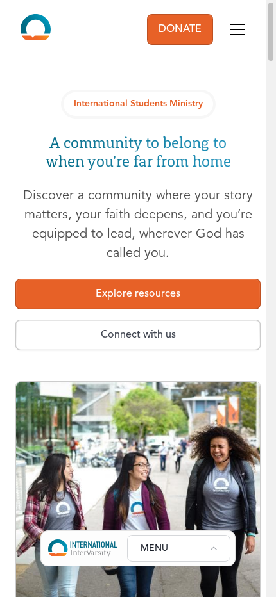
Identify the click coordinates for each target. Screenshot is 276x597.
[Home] (36, 29)
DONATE (180, 29)
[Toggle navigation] (237, 29)
